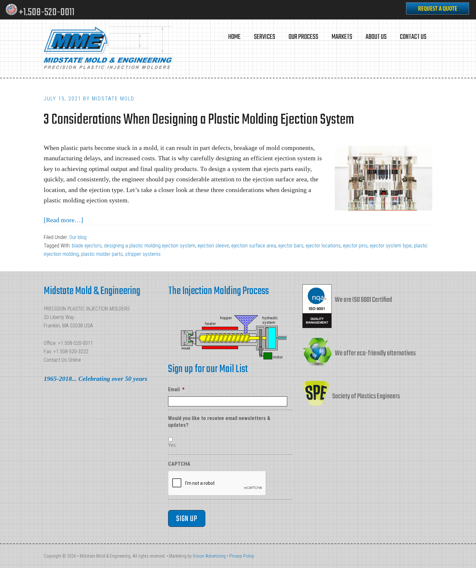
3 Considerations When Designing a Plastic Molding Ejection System (199, 120)
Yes (172, 445)
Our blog (77, 237)
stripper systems (143, 254)
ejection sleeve (213, 246)
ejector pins (355, 246)
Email (176, 389)
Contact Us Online (62, 360)
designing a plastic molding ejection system (149, 246)
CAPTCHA (179, 464)
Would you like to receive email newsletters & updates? (219, 421)
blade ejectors (87, 246)
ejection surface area (253, 246)
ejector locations (323, 246)
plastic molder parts (102, 254)
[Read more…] (63, 219)
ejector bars (290, 246)
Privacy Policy (241, 556)
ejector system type (391, 246)
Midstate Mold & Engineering (108, 48)
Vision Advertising (209, 556)
